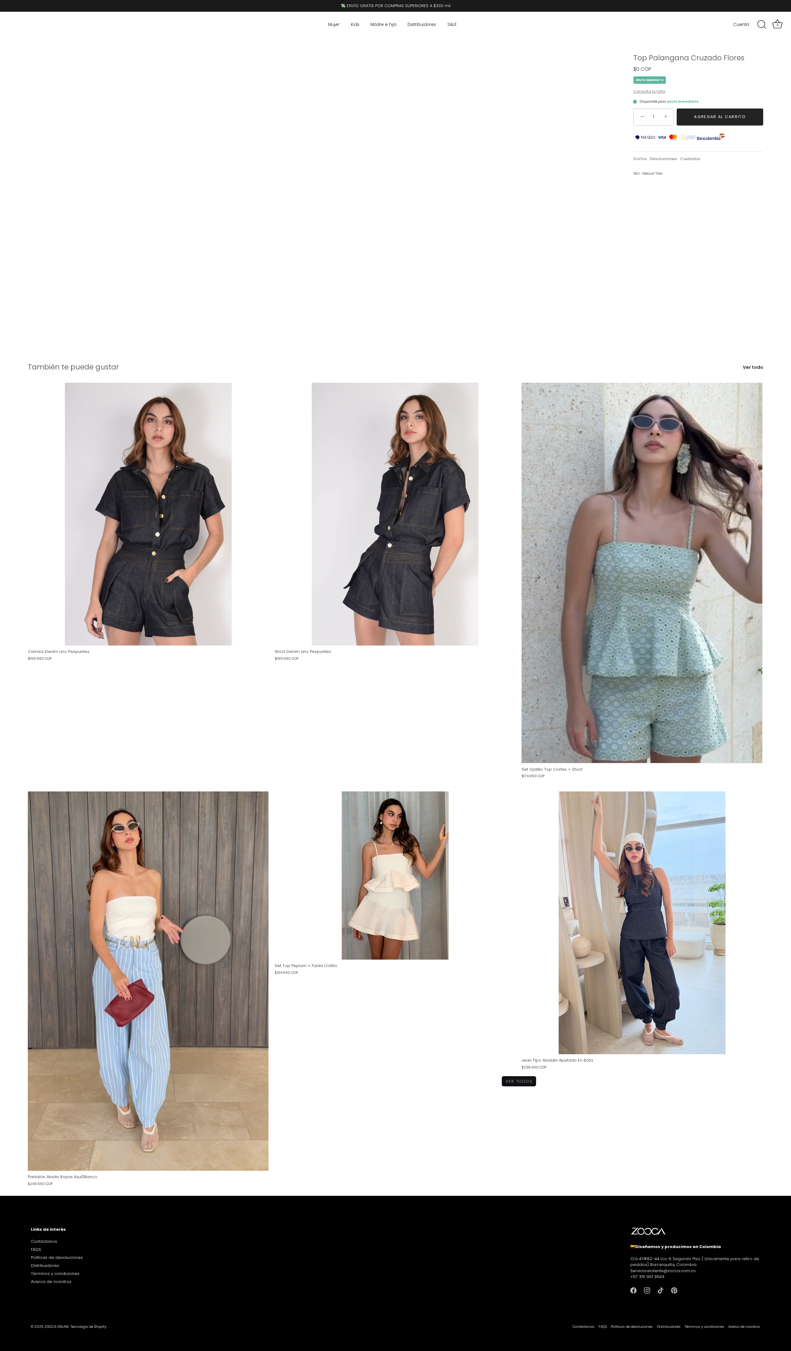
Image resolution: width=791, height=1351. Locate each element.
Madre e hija (383, 25)
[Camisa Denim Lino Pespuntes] (148, 514)
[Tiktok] (661, 1290)
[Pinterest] (674, 1290)
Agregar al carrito (720, 117)
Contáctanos (44, 1241)
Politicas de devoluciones (57, 1257)
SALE (452, 25)
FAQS (36, 1249)
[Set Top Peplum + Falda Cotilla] (395, 875)
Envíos (640, 159)
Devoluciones (663, 159)
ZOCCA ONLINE (56, 1326)
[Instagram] (647, 1290)
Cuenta (741, 25)
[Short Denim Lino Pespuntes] (395, 514)
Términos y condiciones (55, 1273)
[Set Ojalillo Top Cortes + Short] (642, 573)
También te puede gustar (73, 367)
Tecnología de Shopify (88, 1326)
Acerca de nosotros (51, 1282)
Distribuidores (422, 25)
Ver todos (519, 1081)
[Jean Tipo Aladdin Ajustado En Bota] (642, 922)
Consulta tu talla (649, 91)
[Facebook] (633, 1290)
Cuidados (690, 159)
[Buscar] (761, 25)
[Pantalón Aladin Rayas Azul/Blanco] (148, 981)
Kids (355, 25)
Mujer (334, 25)
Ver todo (753, 367)
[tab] (641, 159)
